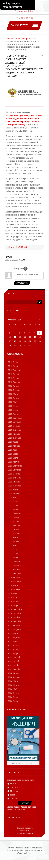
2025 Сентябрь (15, 657)
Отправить (22, 283)
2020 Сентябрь (15, 418)
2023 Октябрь (14, 565)
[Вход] (25, 269)
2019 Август (13, 366)
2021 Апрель (14, 446)
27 (25, 345)
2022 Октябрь (14, 517)
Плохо (13, 794)
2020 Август (13, 414)
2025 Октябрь (14, 661)
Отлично (14, 783)
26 (20, 345)
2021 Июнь (13, 453)
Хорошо (14, 787)
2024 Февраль (14, 581)
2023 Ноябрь (14, 569)
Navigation (19, 25)
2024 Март (13, 585)
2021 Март (13, 442)
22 (35, 341)
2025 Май (12, 641)
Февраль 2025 (14, 319)
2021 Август (13, 461)
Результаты (13, 806)
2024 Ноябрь (14, 617)
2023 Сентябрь (15, 561)
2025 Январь (14, 625)
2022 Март (13, 489)
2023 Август (13, 557)
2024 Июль (13, 601)
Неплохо (14, 791)
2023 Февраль (14, 533)
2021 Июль (13, 457)
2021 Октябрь (14, 469)
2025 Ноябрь (14, 665)
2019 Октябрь (14, 374)
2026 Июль (13, 697)
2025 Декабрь (14, 669)
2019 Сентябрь (15, 370)
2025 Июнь (13, 645)
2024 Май (12, 593)
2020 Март (13, 394)
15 (35, 337)
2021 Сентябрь (15, 465)
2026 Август (13, 701)
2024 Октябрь (14, 613)
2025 (18, 38)
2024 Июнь (13, 597)
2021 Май (12, 449)
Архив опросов (28, 806)
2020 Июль (13, 410)
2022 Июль (13, 505)
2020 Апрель (14, 398)
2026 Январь (14, 673)
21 (30, 341)
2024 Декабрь (14, 621)
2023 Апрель (14, 541)
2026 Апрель (14, 685)
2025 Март (13, 633)
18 (15, 341)
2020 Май (12, 402)
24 (10, 345)
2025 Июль (13, 649)
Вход (32, 11)
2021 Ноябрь (14, 473)
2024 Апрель (14, 589)
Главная (9, 38)
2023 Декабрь (14, 573)
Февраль (26, 38)
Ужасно (14, 798)
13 (25, 337)
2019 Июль (13, 362)
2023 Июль (13, 553)
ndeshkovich (22, 247)
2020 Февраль (14, 390)
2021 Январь (14, 434)
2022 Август (13, 509)
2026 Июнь (13, 693)
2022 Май (12, 497)
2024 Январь (14, 577)
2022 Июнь (13, 501)
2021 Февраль (14, 438)
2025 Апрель (14, 637)
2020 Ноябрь (14, 426)
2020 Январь (14, 386)
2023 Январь (14, 529)
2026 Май (12, 689)
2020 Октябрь (14, 422)
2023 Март (13, 537)
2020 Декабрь (14, 430)
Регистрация (21, 11)
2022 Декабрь (14, 525)
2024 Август (13, 605)
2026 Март (13, 681)
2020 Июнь (13, 406)
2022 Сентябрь (15, 513)
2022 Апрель (14, 493)
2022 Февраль (14, 485)
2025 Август (13, 653)
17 (10, 341)
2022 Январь (14, 481)
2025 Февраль (14, 629)
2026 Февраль (14, 677)
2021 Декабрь (14, 477)
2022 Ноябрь (14, 521)
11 (15, 337)
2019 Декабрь (14, 382)
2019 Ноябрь (14, 378)
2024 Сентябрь (15, 609)
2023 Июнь (13, 549)
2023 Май (12, 545)
